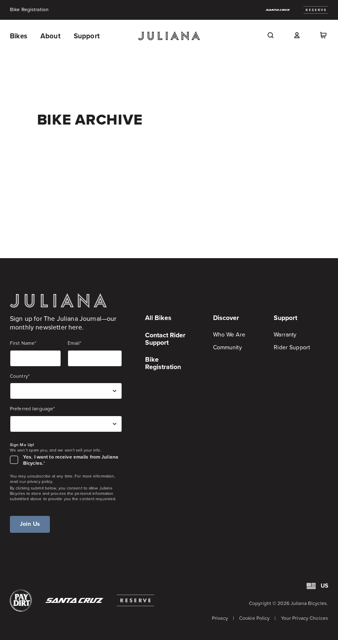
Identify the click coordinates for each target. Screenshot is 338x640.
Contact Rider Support (165, 338)
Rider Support (292, 347)
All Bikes (158, 317)
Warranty (285, 334)
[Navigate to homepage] (169, 36)
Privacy (220, 618)
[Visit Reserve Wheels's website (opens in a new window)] (315, 10)
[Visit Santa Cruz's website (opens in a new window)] (74, 600)
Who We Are (229, 334)
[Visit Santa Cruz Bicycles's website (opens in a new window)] (277, 10)
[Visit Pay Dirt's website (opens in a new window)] (21, 600)
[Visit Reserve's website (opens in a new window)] (135, 600)
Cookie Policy (254, 618)
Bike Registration (29, 10)
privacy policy (39, 481)
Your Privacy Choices (304, 618)
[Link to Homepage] (58, 300)
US (324, 585)
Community (227, 347)
